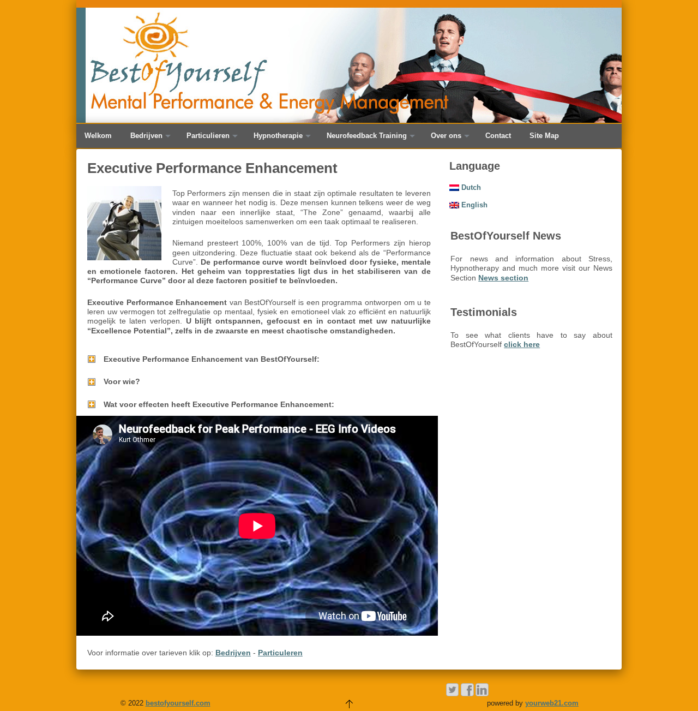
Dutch (470, 187)
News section (503, 277)
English (473, 205)
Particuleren (280, 652)
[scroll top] (349, 703)
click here (522, 344)
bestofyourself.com (178, 703)
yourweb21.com (552, 703)
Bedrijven (233, 652)
